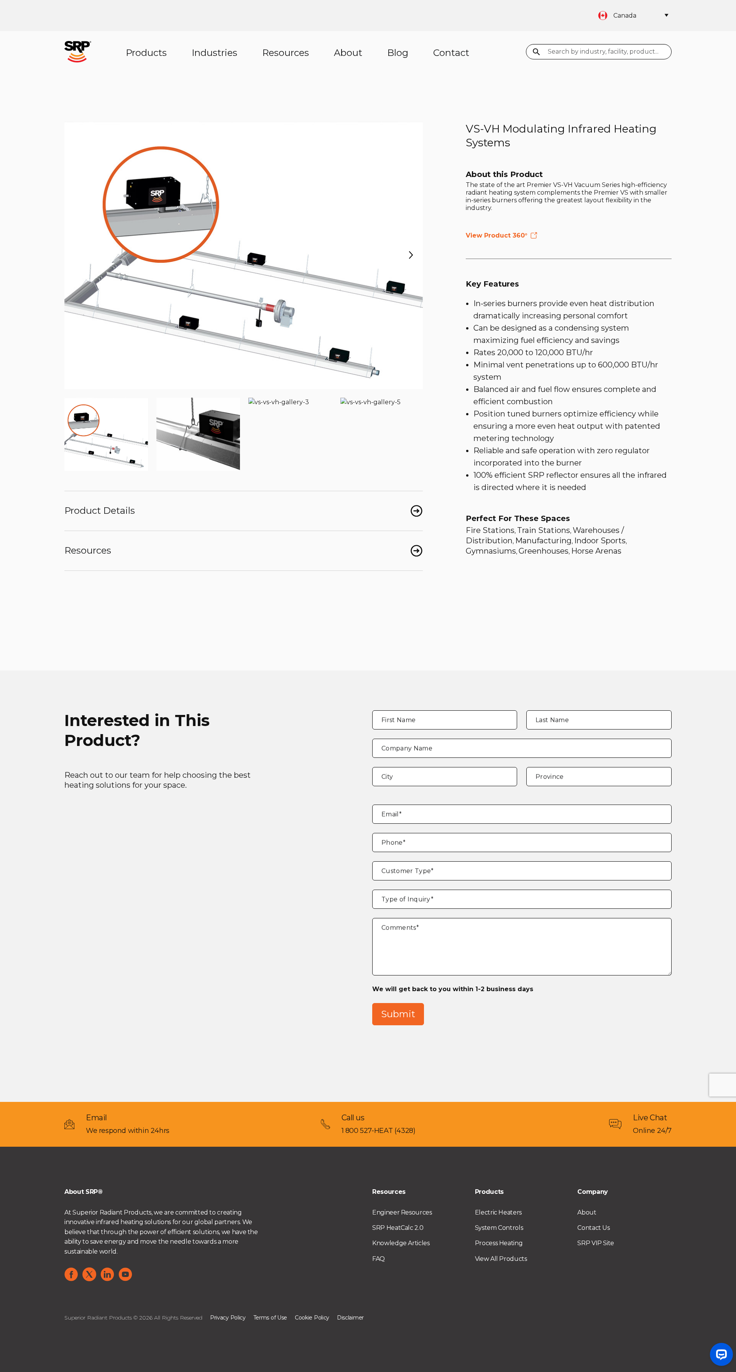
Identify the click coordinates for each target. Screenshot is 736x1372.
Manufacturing (543, 540)
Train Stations (543, 530)
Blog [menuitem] (397, 52)
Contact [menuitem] (451, 52)
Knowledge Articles (401, 1243)
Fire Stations (490, 530)
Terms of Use (270, 1317)
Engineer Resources (402, 1212)
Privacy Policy (228, 1317)
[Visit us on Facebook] (71, 1274)
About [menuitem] (348, 52)
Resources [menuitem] (285, 52)
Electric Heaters (498, 1212)
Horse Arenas (596, 551)
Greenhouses (543, 551)
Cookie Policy (312, 1317)
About (586, 1212)
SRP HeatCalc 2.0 (397, 1227)
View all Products (501, 1258)
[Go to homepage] (77, 51)
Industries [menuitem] (214, 52)
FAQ (378, 1258)
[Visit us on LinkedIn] (107, 1274)
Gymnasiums (491, 551)
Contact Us (593, 1227)
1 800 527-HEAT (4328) (379, 1130)
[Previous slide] (76, 255)
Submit (398, 1014)
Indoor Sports (600, 540)
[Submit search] (536, 52)
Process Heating (499, 1243)
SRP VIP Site (595, 1243)
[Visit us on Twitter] (89, 1274)
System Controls (499, 1227)
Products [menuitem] (146, 52)
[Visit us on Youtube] (125, 1274)
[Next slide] (411, 255)
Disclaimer (350, 1317)
